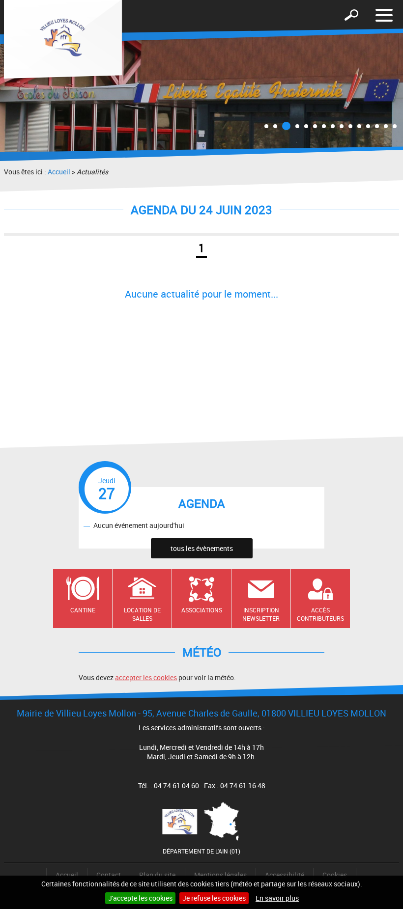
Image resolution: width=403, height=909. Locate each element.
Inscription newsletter (261, 614)
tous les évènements (202, 548)
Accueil (59, 171)
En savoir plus (277, 898)
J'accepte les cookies (140, 898)
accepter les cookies (146, 677)
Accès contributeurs (320, 614)
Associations (201, 610)
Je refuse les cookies (214, 898)
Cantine (82, 610)
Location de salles (142, 614)
